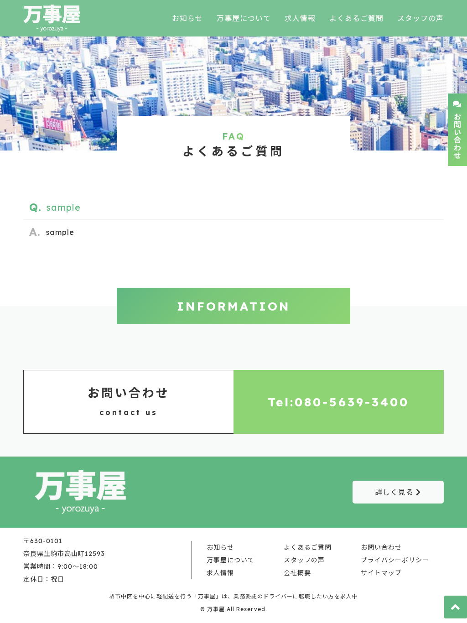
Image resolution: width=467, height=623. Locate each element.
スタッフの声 (420, 18)
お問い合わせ (381, 547)
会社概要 (297, 573)
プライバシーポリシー (395, 560)
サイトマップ (381, 573)
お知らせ (187, 18)
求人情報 (300, 18)
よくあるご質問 (356, 18)
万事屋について (244, 18)
